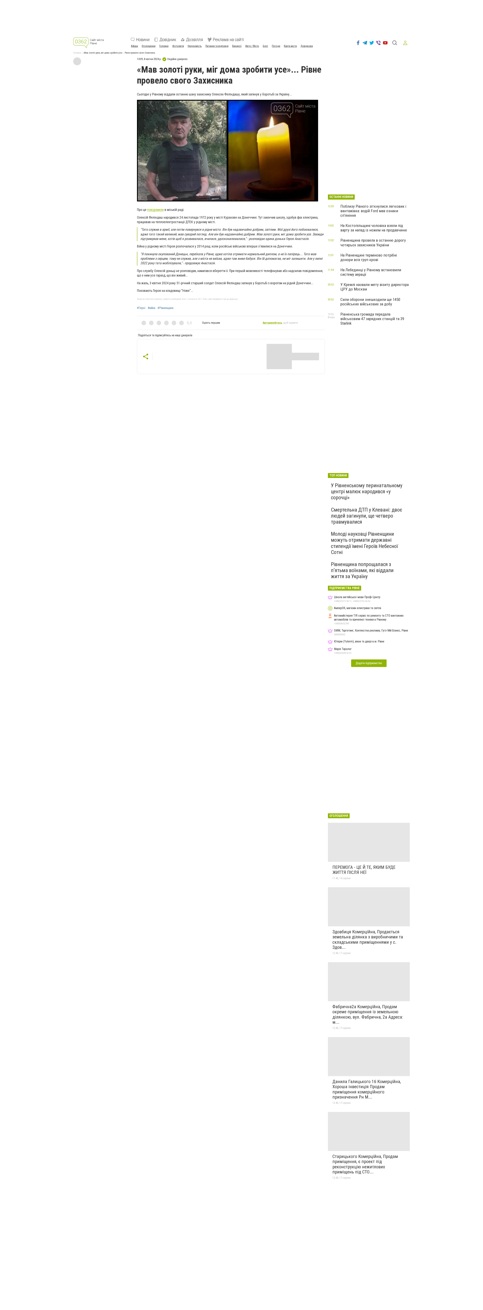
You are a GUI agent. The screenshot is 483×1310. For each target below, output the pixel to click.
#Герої (141, 308)
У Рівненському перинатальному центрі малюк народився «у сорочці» (366, 491)
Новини (143, 39)
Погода (276, 46)
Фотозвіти (178, 46)
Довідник (167, 39)
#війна (151, 308)
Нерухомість (195, 46)
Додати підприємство (369, 663)
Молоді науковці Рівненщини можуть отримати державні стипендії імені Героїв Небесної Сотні (364, 543)
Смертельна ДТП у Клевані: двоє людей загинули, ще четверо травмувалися (366, 516)
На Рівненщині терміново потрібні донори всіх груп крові (368, 257)
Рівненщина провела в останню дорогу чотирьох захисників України (373, 242)
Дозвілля (194, 39)
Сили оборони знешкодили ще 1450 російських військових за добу (370, 301)
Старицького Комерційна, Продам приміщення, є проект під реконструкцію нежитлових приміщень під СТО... (365, 1164)
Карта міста (290, 46)
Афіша (134, 46)
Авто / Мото (252, 46)
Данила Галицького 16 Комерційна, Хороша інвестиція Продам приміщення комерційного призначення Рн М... (366, 1089)
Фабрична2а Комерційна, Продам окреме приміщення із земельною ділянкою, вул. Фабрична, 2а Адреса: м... (367, 1014)
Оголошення (148, 46)
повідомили (155, 210)
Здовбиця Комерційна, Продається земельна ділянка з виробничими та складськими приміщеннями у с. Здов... (367, 939)
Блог (265, 46)
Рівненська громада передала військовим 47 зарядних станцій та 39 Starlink (372, 319)
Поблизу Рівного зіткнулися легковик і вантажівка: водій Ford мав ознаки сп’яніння (373, 211)
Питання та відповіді (216, 46)
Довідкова (307, 46)
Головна (163, 46)
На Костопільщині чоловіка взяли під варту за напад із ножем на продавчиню (373, 227)
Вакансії (237, 46)
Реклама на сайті (228, 39)
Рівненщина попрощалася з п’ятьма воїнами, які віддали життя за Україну (362, 570)
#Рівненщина (165, 308)
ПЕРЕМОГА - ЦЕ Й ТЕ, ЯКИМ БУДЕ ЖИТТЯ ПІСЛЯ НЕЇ (363, 870)
